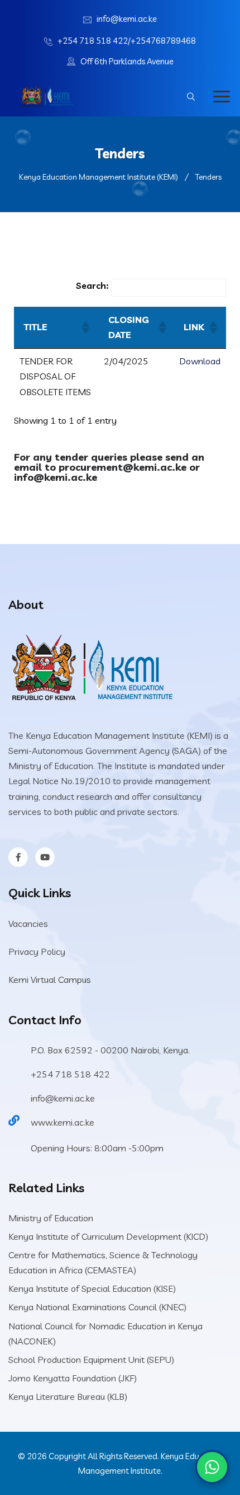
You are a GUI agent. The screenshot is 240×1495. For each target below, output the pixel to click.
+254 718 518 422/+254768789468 (126, 40)
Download (199, 361)
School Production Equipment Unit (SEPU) (91, 1359)
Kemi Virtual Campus (49, 979)
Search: (92, 285)
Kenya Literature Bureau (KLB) (67, 1396)
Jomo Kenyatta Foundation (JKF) (72, 1378)
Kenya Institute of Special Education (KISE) (92, 1288)
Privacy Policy (36, 951)
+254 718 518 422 (70, 1074)
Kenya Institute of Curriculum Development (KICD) (108, 1236)
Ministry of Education (50, 1218)
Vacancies (28, 923)
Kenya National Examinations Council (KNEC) (97, 1307)
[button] (84, 327)
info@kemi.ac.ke (127, 18)
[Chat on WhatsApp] (212, 1467)
